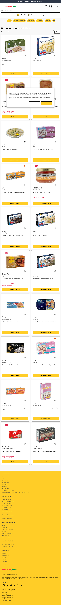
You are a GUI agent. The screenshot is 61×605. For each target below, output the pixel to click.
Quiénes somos (6, 479)
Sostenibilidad (6, 484)
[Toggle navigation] (2, 6)
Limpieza (4, 561)
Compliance (4, 598)
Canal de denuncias (6, 600)
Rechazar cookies (34, 103)
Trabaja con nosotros (8, 490)
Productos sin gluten (7, 529)
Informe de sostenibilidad (7, 595)
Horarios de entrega (7, 505)
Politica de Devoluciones (7, 597)
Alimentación (5, 555)
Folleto (3, 525)
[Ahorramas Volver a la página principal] (10, 6)
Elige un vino (5, 535)
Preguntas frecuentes (8, 546)
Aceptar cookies (46, 103)
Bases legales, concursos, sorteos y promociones (15, 492)
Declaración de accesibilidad (8, 589)
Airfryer (4, 531)
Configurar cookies (13, 103)
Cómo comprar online (8, 501)
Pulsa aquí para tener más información (17, 98)
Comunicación (6, 488)
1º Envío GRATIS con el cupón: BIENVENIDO (30, 1)
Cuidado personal (7, 563)
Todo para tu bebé (7, 537)
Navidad (4, 527)
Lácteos (4, 559)
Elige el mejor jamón (7, 533)
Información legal (7, 511)
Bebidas (4, 557)
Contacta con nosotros (8, 544)
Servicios (4, 486)
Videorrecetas (6, 482)
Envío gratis (5, 509)
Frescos (4, 553)
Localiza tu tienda (7, 518)
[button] (49, 6)
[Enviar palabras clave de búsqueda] (2, 11)
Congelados (5, 565)
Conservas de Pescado (7, 25)
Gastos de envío (6, 507)
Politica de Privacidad (7, 591)
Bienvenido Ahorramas (8, 477)
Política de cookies (6, 587)
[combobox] (30, 11)
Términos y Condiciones (7, 594)
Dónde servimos (6, 499)
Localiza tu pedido (7, 503)
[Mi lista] (25, 55)
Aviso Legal (4, 592)
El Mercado (5, 480)
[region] (30, 98)
